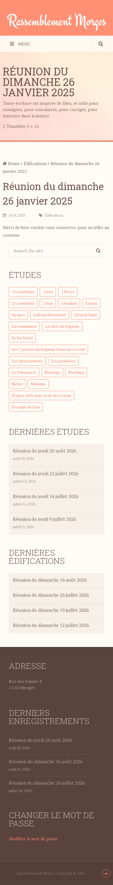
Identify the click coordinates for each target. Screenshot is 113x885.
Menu (24, 44)
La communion (24, 326)
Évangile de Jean (26, 406)
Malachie (52, 372)
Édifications (35, 163)
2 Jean (48, 303)
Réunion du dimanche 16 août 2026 (50, 580)
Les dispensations (27, 360)
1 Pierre (67, 291)
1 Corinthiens (23, 291)
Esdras (91, 303)
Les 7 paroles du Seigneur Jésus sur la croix (48, 349)
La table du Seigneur (62, 326)
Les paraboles (63, 360)
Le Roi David (22, 337)
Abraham (69, 303)
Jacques (18, 314)
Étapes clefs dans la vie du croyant (41, 395)
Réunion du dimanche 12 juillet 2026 (51, 625)
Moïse (17, 383)
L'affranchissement (49, 314)
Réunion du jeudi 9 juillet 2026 (44, 519)
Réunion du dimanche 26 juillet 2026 (51, 595)
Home (13, 163)
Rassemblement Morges (56, 20)
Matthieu (76, 372)
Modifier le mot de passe (33, 839)
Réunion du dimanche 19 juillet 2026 (51, 610)
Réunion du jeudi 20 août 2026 (44, 451)
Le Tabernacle (24, 372)
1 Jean (48, 291)
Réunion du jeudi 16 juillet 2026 (45, 496)
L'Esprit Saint (85, 314)
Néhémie (38, 383)
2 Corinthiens (23, 303)
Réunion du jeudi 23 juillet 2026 (45, 473)
